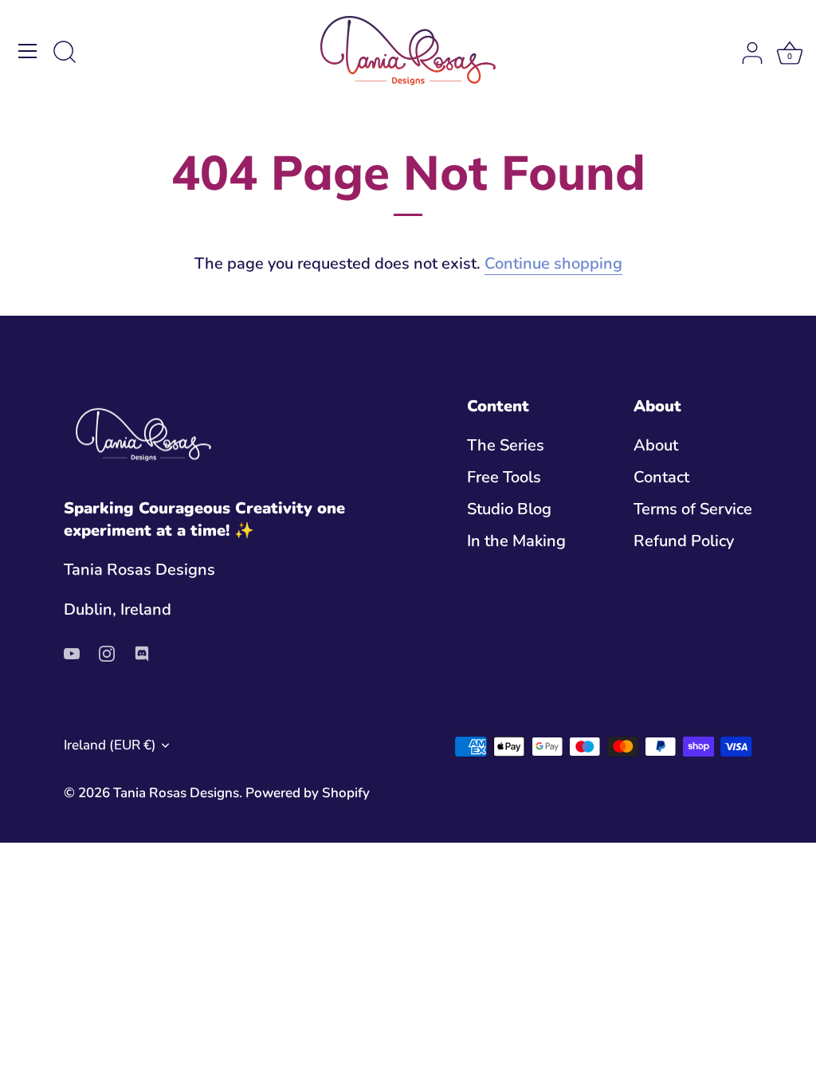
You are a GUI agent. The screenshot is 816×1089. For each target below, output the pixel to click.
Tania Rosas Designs (176, 793)
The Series (505, 445)
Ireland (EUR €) (110, 745)
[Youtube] (72, 652)
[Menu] (27, 51)
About (656, 445)
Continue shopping (553, 263)
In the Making (516, 541)
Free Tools (504, 477)
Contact (661, 477)
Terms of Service (693, 509)
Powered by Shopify (307, 793)
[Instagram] (107, 652)
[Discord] (142, 652)
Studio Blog (509, 509)
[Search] (64, 53)
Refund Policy (684, 541)
